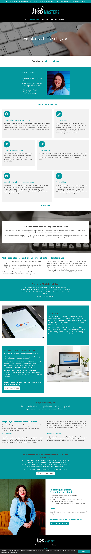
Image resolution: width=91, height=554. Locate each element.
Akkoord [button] (84, 551)
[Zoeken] (67, 19)
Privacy (54, 545)
